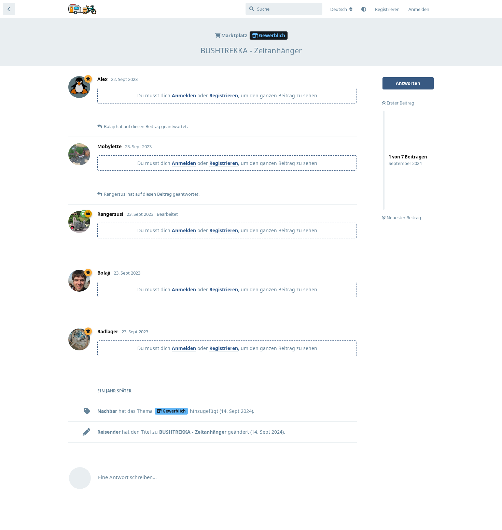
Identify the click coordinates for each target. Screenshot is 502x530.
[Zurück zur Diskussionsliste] (9, 9)
